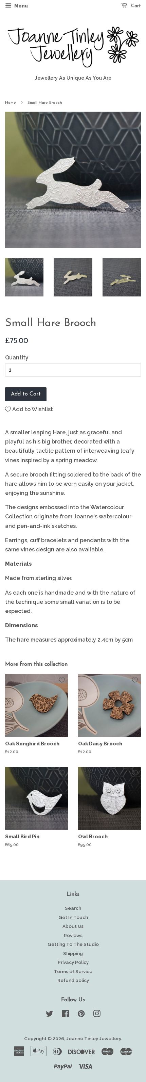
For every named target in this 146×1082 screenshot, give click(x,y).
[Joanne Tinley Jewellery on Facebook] (65, 1015)
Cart (135, 6)
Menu (20, 6)
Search (73, 908)
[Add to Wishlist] (62, 680)
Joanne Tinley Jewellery (93, 1038)
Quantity (17, 357)
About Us (73, 926)
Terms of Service (73, 971)
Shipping (73, 953)
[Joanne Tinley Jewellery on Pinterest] (81, 1015)
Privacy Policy (73, 962)
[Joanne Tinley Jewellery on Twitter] (49, 1015)
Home (10, 103)
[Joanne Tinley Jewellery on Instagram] (97, 1015)
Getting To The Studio (73, 944)
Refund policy (73, 980)
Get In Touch (73, 917)
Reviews (73, 935)
